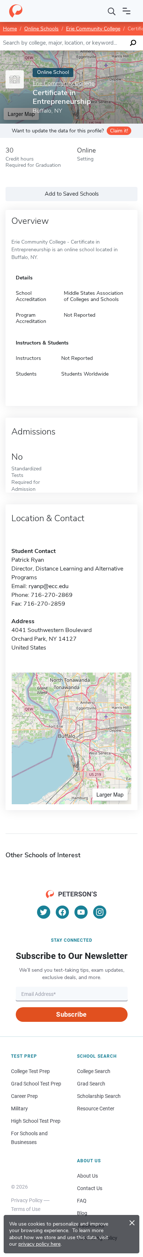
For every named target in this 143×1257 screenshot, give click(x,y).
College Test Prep (30, 1071)
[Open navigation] (126, 11)
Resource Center (95, 1108)
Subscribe (71, 1014)
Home (10, 28)
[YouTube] (81, 912)
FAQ (82, 1201)
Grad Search (91, 1084)
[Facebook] (62, 912)
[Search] (111, 11)
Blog (82, 1213)
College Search (93, 1071)
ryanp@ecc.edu (49, 586)
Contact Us (89, 1188)
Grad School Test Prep (36, 1084)
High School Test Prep (35, 1121)
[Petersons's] (15, 11)
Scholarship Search (99, 1096)
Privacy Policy (27, 1200)
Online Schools (41, 28)
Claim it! (119, 130)
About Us (87, 1176)
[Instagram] (99, 912)
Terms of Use (25, 1209)
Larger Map (110, 794)
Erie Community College (93, 28)
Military (19, 1108)
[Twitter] (43, 912)
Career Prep (24, 1096)
